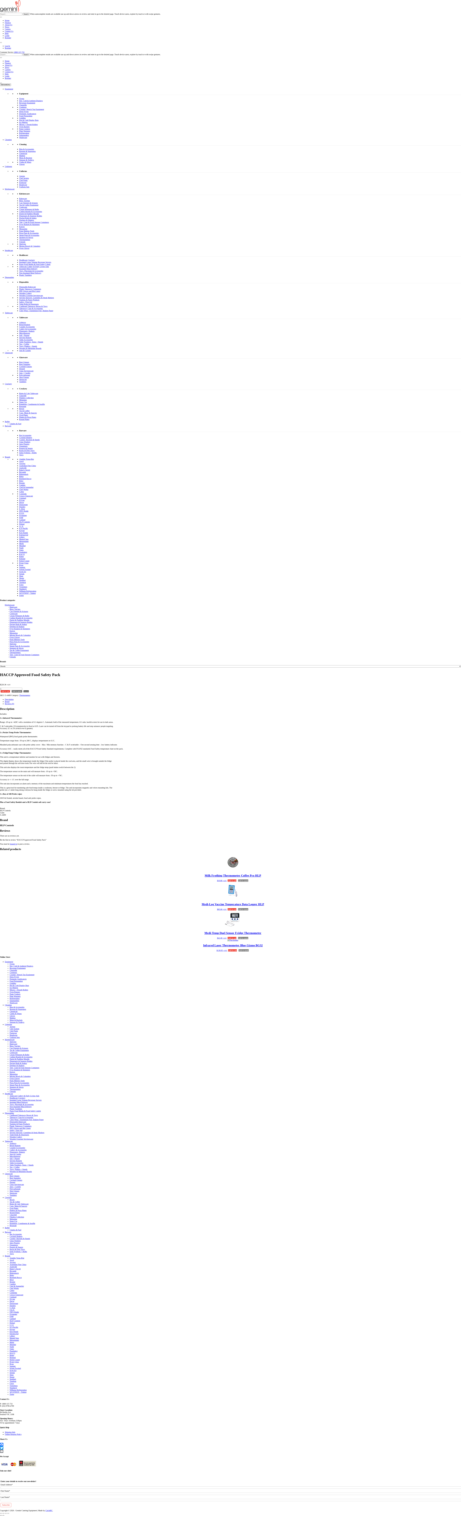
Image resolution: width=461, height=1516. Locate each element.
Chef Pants (23, 180)
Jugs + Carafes (24, 373)
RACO (22, 554)
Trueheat (22, 582)
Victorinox (23, 587)
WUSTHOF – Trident (18, 1392)
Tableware (9, 313)
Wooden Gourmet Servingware (31, 296)
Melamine (23, 400)
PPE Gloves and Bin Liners (29, 291)
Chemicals (23, 153)
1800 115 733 (19, 52)
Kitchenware (10, 189)
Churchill (22, 396)
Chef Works (23, 489)
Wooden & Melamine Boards (30, 348)
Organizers (23, 446)
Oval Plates (23, 415)
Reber (21, 557)
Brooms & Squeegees (27, 151)
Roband (22, 559)
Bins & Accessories (26, 149)
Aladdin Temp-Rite (26, 459)
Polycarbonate (24, 375)
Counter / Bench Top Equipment (31, 109)
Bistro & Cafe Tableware (28, 393)
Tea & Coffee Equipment (28, 205)
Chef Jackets (24, 178)
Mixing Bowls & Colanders (29, 246)
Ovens (21, 99)
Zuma (21, 595)
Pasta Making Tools (26, 231)
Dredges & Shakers (26, 220)
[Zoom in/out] (1, 1513)
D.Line (22, 500)
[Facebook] (230, 1444)
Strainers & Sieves (26, 237)
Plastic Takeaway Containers (30, 289)
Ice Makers (23, 122)
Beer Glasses (24, 362)
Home (7, 20)
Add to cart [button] (232, 881)
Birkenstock (23, 474)
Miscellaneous (24, 333)
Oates (21, 550)
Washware (23, 138)
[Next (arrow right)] (3, 1515)
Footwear (22, 183)
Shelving (22, 244)
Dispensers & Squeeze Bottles (30, 216)
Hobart (21, 524)
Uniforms (8, 166)
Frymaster (23, 515)
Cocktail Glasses (25, 367)
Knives (22, 227)
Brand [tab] (7, 702)
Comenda (23, 494)
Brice (21, 481)
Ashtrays (22, 322)
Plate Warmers (24, 131)
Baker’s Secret (15, 1269)
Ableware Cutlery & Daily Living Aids (34, 267)
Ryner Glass (23, 563)
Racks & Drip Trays (26, 451)
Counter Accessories (27, 327)
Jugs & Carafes (25, 351)
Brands (7, 457)
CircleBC (49, 1511)
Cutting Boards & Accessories (30, 212)
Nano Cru (23, 402)
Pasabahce (23, 552)
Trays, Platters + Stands (28, 346)
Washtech (23, 589)
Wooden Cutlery (25, 293)
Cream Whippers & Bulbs (29, 209)
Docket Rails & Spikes (27, 218)
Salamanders (24, 135)
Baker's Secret (24, 470)
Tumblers (22, 382)
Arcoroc (22, 464)
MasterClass (23, 539)
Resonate (22, 406)
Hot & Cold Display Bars (29, 120)
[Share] (6, 1513)
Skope (21, 578)
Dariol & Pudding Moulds (29, 214)
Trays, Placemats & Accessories (31, 271)
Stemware (23, 380)
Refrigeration (24, 133)
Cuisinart (22, 498)
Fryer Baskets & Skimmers (29, 225)
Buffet (7, 422)
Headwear (23, 185)
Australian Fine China (27, 466)
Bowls (21, 409)
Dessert (22, 369)
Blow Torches (24, 201)
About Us (8, 25)
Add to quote (16, 691)
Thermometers (24, 240)
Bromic (22, 483)
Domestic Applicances (27, 114)
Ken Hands (23, 533)
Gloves (22, 164)
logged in (13, 844)
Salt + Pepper (24, 335)
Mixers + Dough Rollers (28, 125)
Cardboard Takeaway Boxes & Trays (33, 306)
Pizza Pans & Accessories (29, 233)
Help (7, 33)
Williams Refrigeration (27, 591)
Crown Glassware (26, 496)
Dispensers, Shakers (26, 331)
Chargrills (23, 105)
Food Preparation (25, 116)
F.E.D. (21, 513)
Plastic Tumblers (25, 275)
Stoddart (22, 580)
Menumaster (24, 541)
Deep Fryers (24, 112)
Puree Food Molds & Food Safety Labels (34, 264)
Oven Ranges (24, 127)
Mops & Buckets (25, 158)
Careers (8, 29)
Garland (22, 520)
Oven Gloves (24, 248)
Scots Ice (22, 572)
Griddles (22, 118)
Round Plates (24, 419)
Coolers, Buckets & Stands (29, 440)
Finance (8, 23)
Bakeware (23, 199)
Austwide (23, 468)
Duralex (22, 507)
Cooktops (23, 107)
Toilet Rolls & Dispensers (29, 304)
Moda (21, 544)
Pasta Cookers (24, 129)
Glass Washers (24, 442)
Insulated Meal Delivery (28, 269)
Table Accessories (26, 340)
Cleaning (8, 140)
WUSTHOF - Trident (27, 593)
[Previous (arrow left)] (1, 1515)
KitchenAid (23, 535)
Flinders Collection (26, 398)
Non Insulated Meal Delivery (30, 273)
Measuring (23, 229)
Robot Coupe (24, 561)
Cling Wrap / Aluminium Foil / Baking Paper (36, 311)
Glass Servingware (26, 371)
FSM (21, 518)
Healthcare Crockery (27, 260)
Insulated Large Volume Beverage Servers (35, 262)
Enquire (26, 691)
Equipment (9, 89)
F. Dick (22, 509)
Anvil (21, 461)
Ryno (21, 565)
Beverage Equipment (27, 103)
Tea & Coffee (24, 411)
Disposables (9, 277)
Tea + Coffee (24, 344)
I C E (21, 526)
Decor (21, 502)
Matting (22, 156)
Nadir (21, 548)
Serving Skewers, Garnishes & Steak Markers (36, 298)
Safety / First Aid (25, 302)
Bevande (22, 472)
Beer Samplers (24, 364)
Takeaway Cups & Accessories (31, 309)
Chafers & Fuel (15, 424)
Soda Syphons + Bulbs (28, 453)
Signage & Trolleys (26, 160)
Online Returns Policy (13, 1434)
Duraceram (23, 505)
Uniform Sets (24, 187)
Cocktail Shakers (25, 438)
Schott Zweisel (24, 569)
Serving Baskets (25, 338)
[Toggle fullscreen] (3, 1513)
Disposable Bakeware (27, 287)
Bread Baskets (24, 325)
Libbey (22, 537)
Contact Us (9, 31)
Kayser (22, 531)
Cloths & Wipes (25, 162)
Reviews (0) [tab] (9, 704)
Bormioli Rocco (25, 479)
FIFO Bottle (23, 511)
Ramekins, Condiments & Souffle (32, 404)
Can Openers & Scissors (28, 203)
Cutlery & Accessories (27, 329)
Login (7, 36)
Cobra (21, 492)
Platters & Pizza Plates (27, 417)
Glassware (9, 353)
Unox (21, 585)
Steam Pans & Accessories (29, 235)
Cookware (23, 207)
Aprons (22, 176)
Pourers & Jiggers (26, 448)
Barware (8, 426)
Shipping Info (10, 1432)
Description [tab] (9, 699)
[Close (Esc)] (8, 1513)
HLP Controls (24, 522)
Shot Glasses (24, 377)
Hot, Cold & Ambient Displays (31, 101)
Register (8, 38)
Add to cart (5, 691)
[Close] (1, 42)
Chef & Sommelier (26, 487)
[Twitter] (230, 1448)
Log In (7, 46)
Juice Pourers (24, 444)
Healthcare (9, 250)
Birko (21, 476)
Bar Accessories (25, 435)
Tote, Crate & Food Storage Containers (34, 222)
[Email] (230, 1451)
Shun (21, 576)
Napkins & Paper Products (29, 300)
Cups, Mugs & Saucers (28, 413)
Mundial (22, 546)
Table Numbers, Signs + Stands (31, 342)
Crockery (8, 384)
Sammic (22, 567)
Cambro (22, 485)
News (7, 27)
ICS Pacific (23, 528)
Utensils (22, 242)
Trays (21, 455)
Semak (21, 574)
